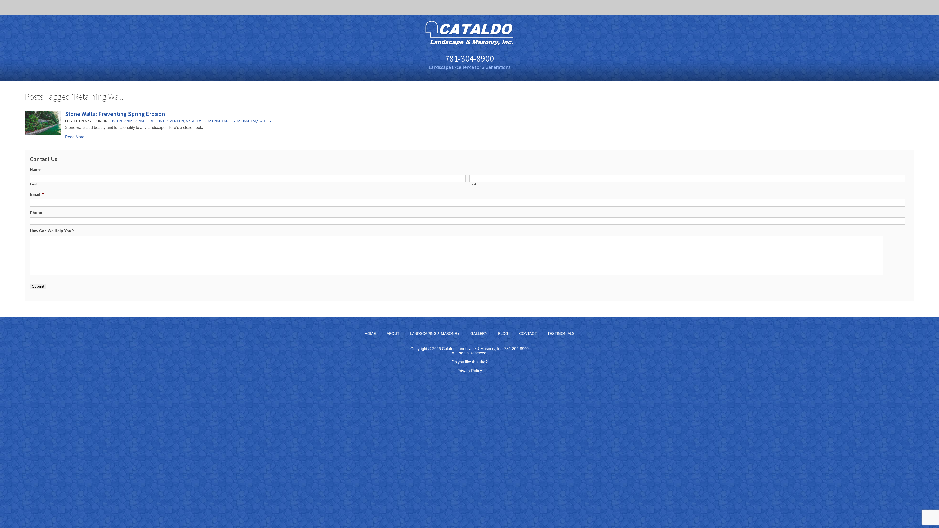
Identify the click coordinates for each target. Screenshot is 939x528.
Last (473, 184)
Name (35, 169)
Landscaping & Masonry (435, 333)
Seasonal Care (217, 121)
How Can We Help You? (52, 231)
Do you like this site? (470, 362)
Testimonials (561, 333)
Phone (36, 213)
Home (370, 333)
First (33, 184)
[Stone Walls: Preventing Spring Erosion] (43, 134)
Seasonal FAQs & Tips (252, 121)
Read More (74, 137)
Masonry (193, 121)
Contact (528, 333)
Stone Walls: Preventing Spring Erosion (115, 114)
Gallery (478, 333)
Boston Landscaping (126, 121)
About (393, 333)
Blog (503, 333)
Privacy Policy (469, 371)
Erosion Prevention (165, 121)
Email (37, 194)
